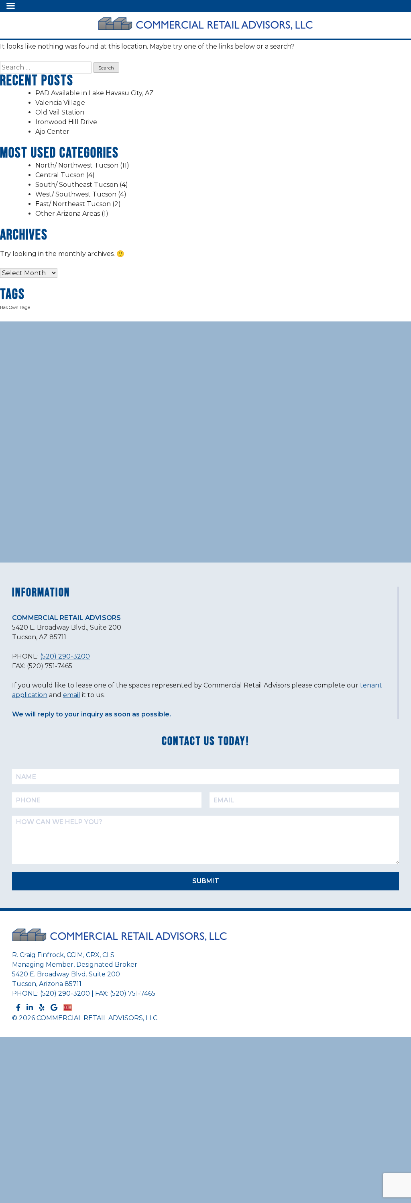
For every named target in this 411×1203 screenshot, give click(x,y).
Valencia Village (60, 102)
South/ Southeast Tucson (76, 184)
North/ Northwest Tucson (76, 165)
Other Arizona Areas (67, 213)
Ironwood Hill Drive (66, 122)
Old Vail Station (59, 112)
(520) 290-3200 (65, 656)
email (71, 695)
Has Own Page (15, 307)
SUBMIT (205, 881)
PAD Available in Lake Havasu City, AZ (94, 93)
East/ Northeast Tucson (73, 204)
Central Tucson (60, 175)
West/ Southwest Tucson (75, 194)
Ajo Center (52, 131)
